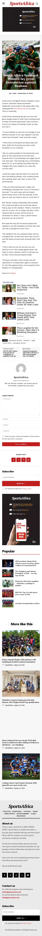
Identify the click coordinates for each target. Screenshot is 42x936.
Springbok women (19, 343)
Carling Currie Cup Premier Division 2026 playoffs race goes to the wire (19, 784)
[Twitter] (18, 460)
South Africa (7, 343)
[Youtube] (28, 875)
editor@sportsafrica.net (11, 892)
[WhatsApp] (28, 460)
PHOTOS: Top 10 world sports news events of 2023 (26, 593)
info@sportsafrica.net (10, 898)
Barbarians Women (21, 109)
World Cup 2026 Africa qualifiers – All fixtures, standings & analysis (27, 583)
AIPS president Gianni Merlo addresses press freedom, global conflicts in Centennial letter (27, 563)
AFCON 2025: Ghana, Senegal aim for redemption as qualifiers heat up (10, 353)
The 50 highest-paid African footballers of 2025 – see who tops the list (26, 573)
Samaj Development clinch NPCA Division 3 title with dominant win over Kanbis (31, 353)
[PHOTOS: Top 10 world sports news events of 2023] (7, 593)
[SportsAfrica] (21, 368)
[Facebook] (13, 460)
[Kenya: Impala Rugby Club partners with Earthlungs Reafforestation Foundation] (21, 643)
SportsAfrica (21, 377)
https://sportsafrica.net (21, 380)
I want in (19, 483)
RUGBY (21, 71)
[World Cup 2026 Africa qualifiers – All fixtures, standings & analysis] (7, 583)
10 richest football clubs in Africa (27, 603)
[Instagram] (10, 875)
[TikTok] (16, 875)
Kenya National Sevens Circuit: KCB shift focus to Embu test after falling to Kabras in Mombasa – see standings (20, 742)
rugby (33, 340)
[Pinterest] (23, 460)
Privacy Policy (26, 488)
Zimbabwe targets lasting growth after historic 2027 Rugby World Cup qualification (20, 701)
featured (27, 340)
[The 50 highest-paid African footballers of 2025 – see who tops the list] (7, 573)
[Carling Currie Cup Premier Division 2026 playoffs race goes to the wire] (21, 766)
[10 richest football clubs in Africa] (7, 603)
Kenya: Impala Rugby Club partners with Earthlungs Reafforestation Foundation (19, 660)
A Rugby (12, 273)
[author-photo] (3, 665)
